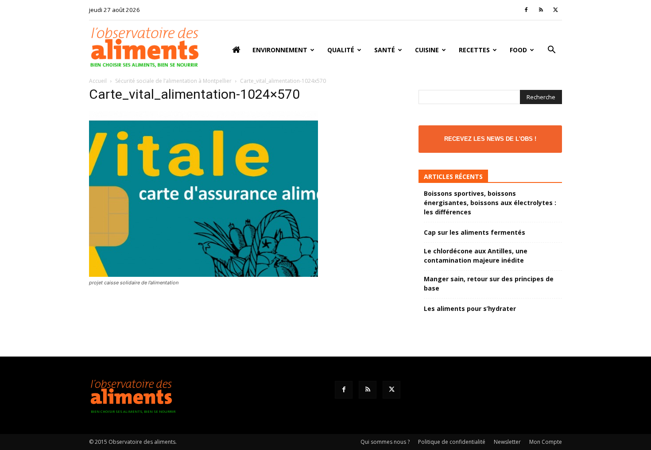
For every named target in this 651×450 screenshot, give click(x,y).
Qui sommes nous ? (385, 442)
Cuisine (427, 50)
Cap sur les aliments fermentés (474, 232)
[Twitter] (555, 10)
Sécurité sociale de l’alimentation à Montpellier (173, 81)
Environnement (279, 50)
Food (518, 50)
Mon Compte (545, 442)
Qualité (340, 50)
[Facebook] (526, 10)
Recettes (474, 50)
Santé (384, 50)
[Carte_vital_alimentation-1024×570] (203, 274)
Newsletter (507, 442)
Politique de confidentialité (451, 442)
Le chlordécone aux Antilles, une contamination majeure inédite (475, 255)
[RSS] (540, 10)
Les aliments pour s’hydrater (470, 308)
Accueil (98, 81)
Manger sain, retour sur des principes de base (489, 283)
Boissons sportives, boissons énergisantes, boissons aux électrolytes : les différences (490, 202)
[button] (551, 51)
